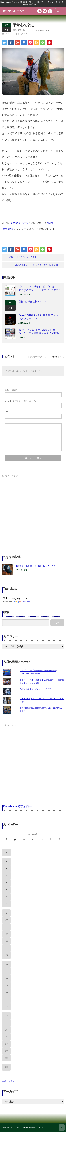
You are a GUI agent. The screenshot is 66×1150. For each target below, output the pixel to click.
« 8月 (4, 1081)
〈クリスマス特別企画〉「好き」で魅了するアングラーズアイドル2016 (39, 288)
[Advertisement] (33, 511)
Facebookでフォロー (17, 806)
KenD (26, 33)
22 (6, 1006)
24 (6, 1023)
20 (6, 992)
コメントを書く (12, 34)
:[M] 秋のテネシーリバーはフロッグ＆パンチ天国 (36, 265)
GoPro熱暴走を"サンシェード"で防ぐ (36, 689)
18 (6, 978)
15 (6, 955)
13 (6, 941)
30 (6, 1067)
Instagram (8, 228)
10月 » (11, 1081)
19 (6, 985)
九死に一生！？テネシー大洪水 (22, 257)
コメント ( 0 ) (58, 357)
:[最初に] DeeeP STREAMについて (36, 565)
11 (7, 927)
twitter (50, 222)
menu (59, 11)
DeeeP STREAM (13, 10)
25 (6, 1030)
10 (6, 920)
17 (6, 971)
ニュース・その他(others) (37, 30)
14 (6, 948)
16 (6, 964)
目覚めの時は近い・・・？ (33, 301)
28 (6, 1051)
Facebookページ (19, 222)
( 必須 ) (11, 390)
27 (6, 1044)
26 (6, 1037)
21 (6, 999)
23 (6, 1016)
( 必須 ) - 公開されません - (21, 401)
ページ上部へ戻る (62, 1127)
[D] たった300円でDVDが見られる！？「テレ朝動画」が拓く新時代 (38, 331)
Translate (25, 602)
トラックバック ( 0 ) (37, 357)
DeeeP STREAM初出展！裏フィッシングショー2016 (39, 317)
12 (6, 934)
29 (6, 1058)
